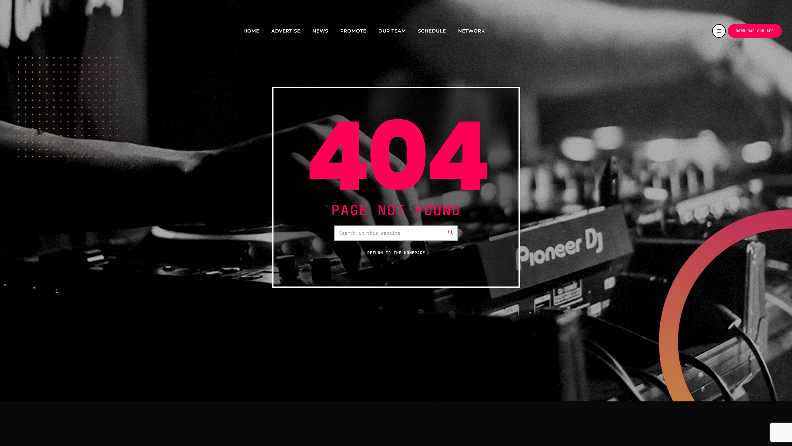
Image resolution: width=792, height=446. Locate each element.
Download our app (755, 30)
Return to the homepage (396, 253)
